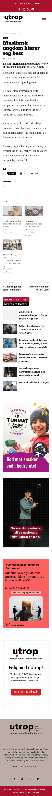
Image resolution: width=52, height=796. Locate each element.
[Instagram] (22, 779)
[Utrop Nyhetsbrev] (26, 708)
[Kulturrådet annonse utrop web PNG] (26, 627)
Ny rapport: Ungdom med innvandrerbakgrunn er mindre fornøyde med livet (12, 260)
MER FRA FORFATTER (15, 304)
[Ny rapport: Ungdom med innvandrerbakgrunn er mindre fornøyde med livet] (12, 244)
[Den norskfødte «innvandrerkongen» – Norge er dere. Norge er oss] (10, 315)
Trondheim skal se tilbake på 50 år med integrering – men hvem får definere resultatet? (33, 343)
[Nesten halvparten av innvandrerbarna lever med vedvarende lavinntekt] (10, 372)
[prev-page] (26, 396)
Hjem (5, 33)
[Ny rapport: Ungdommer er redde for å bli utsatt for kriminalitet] (34, 211)
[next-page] (31, 396)
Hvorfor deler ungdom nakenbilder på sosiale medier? (12, 223)
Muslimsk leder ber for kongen (34, 382)
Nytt (21, 33)
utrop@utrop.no (32, 766)
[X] (30, 779)
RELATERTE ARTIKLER (16, 299)
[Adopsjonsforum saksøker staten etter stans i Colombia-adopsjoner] (10, 357)
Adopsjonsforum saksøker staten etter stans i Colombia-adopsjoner (33, 357)
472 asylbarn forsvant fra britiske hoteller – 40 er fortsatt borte (31, 329)
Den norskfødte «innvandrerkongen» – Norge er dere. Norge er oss (33, 315)
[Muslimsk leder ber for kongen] (10, 386)
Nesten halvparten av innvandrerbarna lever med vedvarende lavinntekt (32, 372)
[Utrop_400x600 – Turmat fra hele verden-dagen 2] (26, 471)
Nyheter (13, 33)
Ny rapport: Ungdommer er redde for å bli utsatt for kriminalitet (33, 225)
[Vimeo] (38, 779)
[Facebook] (14, 779)
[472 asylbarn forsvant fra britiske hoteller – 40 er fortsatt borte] (10, 329)
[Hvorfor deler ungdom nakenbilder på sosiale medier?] (12, 211)
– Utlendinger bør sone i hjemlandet (12, 288)
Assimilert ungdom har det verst (39, 288)
